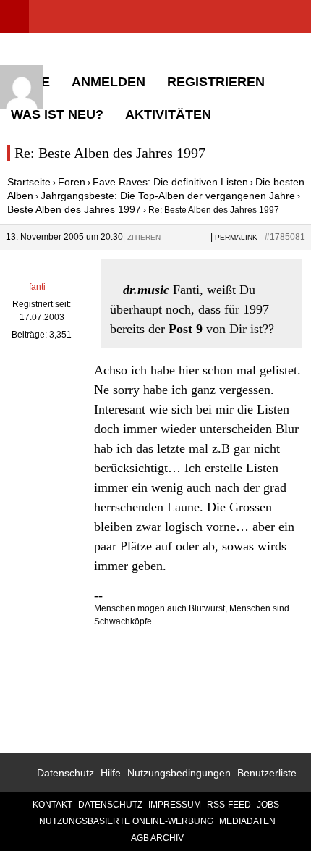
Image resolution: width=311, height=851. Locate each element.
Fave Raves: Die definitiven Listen (170, 182)
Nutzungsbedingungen (179, 773)
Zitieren (144, 237)
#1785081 (285, 237)
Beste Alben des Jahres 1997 (74, 209)
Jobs (268, 805)
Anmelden (108, 82)
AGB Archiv (157, 838)
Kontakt (52, 805)
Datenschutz (65, 773)
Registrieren (216, 82)
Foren (71, 182)
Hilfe (111, 773)
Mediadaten (247, 821)
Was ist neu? (57, 114)
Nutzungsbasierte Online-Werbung (126, 821)
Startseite (29, 182)
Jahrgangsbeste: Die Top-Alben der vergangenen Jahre (168, 195)
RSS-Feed (229, 805)
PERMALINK (236, 237)
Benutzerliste (267, 773)
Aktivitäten (168, 114)
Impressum (174, 805)
